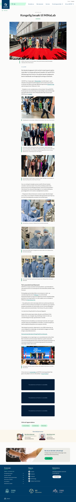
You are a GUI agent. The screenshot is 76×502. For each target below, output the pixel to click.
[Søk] (12, 4)
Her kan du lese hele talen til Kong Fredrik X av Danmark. (34, 334)
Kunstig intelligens (26, 425)
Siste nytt (5, 10)
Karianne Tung (50, 84)
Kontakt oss (31, 4)
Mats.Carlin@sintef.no (51, 438)
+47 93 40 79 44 (50, 437)
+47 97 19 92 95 (28, 437)
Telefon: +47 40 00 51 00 (9, 471)
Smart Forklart (44, 373)
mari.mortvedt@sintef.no (29, 438)
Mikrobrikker (38, 81)
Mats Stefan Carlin (51, 434)
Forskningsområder (57, 4)
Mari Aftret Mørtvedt (29, 434)
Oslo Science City (31, 299)
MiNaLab (36, 294)
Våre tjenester (39, 4)
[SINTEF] (6, 4)
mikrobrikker (33, 372)
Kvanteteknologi (35, 425)
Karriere (48, 4)
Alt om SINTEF (68, 4)
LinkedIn (30, 94)
